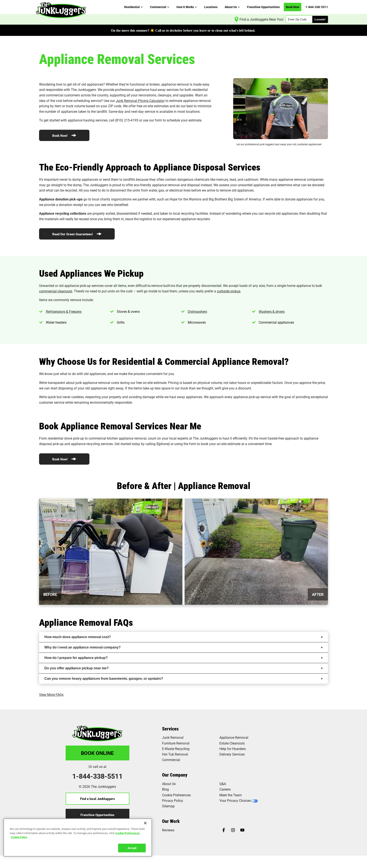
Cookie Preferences (127, 833)
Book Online (97, 753)
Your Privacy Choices (235, 800)
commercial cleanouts (55, 291)
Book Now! (60, 135)
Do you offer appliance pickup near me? (76, 668)
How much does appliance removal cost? (77, 637)
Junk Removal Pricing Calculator (140, 100)
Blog (165, 789)
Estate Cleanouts (232, 743)
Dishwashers (197, 311)
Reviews (168, 830)
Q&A (222, 784)
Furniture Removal (175, 743)
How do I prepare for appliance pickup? (76, 658)
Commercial (171, 760)
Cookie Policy (19, 837)
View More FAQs (51, 694)
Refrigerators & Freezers (64, 311)
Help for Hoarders (232, 749)
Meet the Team (230, 795)
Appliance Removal (233, 737)
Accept (132, 848)
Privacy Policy (172, 800)
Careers (225, 789)
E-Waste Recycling (175, 749)
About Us (169, 784)
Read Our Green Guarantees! (73, 234)
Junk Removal (173, 737)
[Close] (145, 823)
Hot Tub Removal (175, 754)
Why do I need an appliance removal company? (82, 647)
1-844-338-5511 (97, 776)
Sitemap (168, 806)
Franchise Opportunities (97, 815)
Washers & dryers (272, 311)
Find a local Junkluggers (97, 799)
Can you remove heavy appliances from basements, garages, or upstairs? (103, 678)
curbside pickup (228, 291)
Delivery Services (232, 754)
